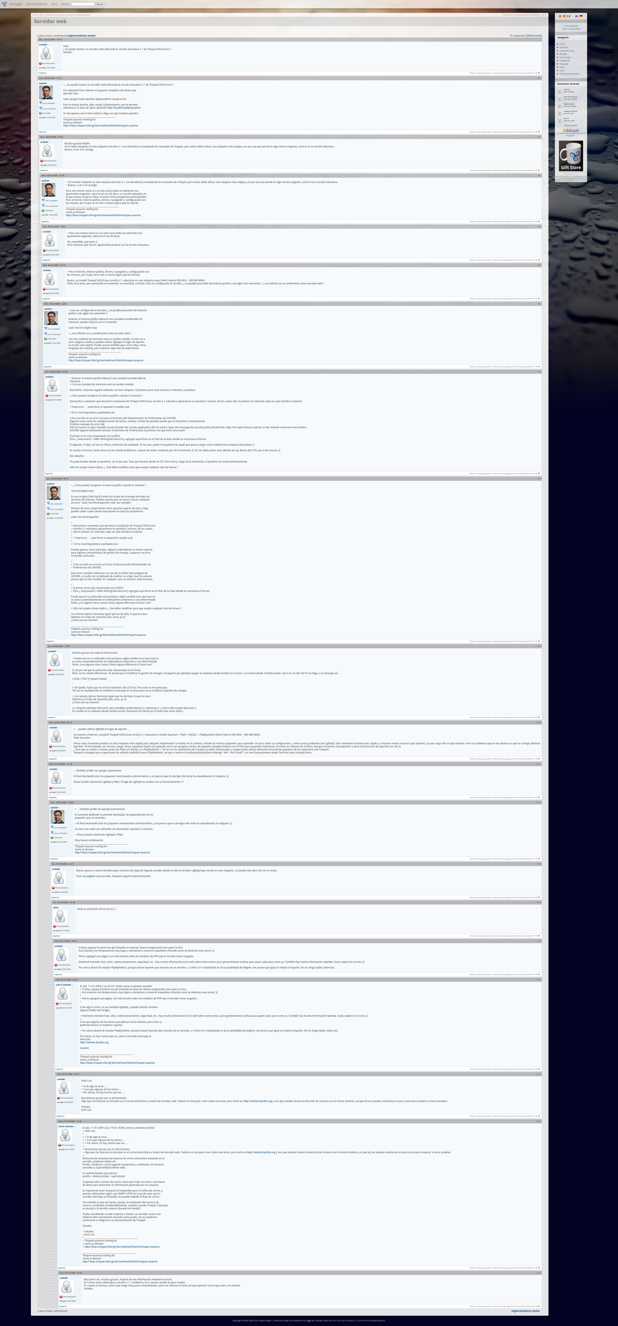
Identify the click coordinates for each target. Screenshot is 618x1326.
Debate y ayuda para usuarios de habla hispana (68, 15)
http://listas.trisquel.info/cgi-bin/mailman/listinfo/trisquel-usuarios (100, 125)
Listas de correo (567, 50)
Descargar (15, 4)
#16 (538, 980)
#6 (539, 304)
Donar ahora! (571, 125)
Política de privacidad (570, 73)
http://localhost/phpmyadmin (124, 107)
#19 (538, 1273)
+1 (539, 73)
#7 (539, 372)
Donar (65, 4)
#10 (538, 722)
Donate (563, 53)
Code (562, 67)
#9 (539, 646)
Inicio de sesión (571, 25)
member (51, 103)
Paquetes (564, 63)
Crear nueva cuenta (571, 28)
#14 (538, 902)
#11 (538, 764)
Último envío (534, 35)
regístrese (73, 35)
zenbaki (518, 15)
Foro (54, 4)
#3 (539, 175)
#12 (538, 802)
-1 (533, 73)
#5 (539, 265)
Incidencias (565, 60)
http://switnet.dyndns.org (94, 1042)
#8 (539, 479)
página (91, 876)
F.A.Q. (562, 44)
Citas (562, 70)
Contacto (564, 47)
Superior (42, 73)
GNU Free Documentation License (347, 1320)
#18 (538, 1121)
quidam (43, 83)
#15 (538, 941)
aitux (55, 907)
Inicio (35, 15)
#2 (539, 137)
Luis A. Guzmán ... (64, 984)
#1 (539, 78)
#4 (539, 226)
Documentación (37, 4)
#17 (538, 1074)
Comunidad (565, 57)
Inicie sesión (88, 35)
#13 (538, 864)
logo (125, 781)
